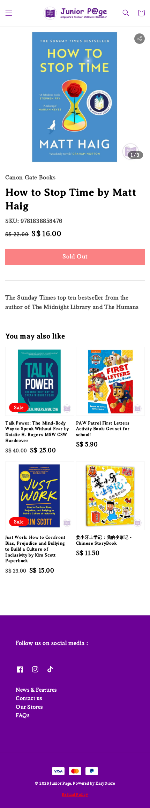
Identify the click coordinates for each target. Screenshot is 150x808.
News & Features (36, 689)
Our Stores (29, 707)
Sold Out (75, 256)
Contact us (29, 698)
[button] (8, 13)
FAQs (22, 715)
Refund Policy (75, 794)
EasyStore (105, 783)
